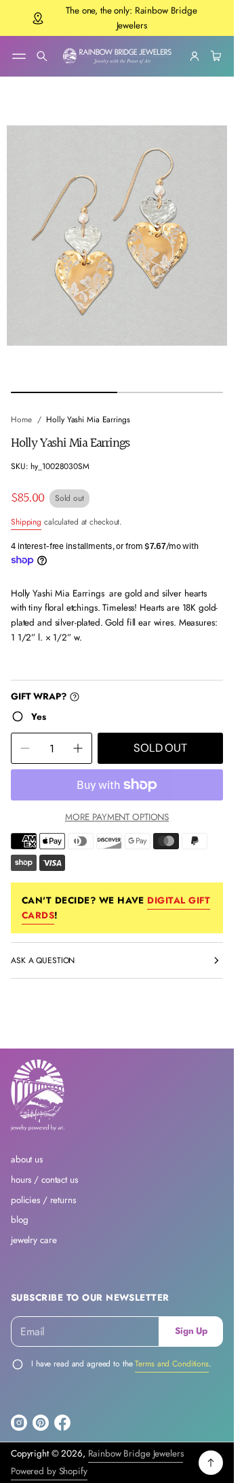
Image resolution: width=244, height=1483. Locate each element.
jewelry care (33, 1240)
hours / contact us (44, 1179)
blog (19, 1219)
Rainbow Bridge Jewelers (136, 1453)
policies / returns (43, 1200)
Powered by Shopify (49, 1471)
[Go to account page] (194, 56)
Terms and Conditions (172, 1364)
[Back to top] (211, 1462)
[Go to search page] (42, 56)
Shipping (26, 522)
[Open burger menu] (19, 56)
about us (27, 1159)
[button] (42, 56)
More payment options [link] (117, 817)
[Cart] (214, 56)
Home (21, 419)
